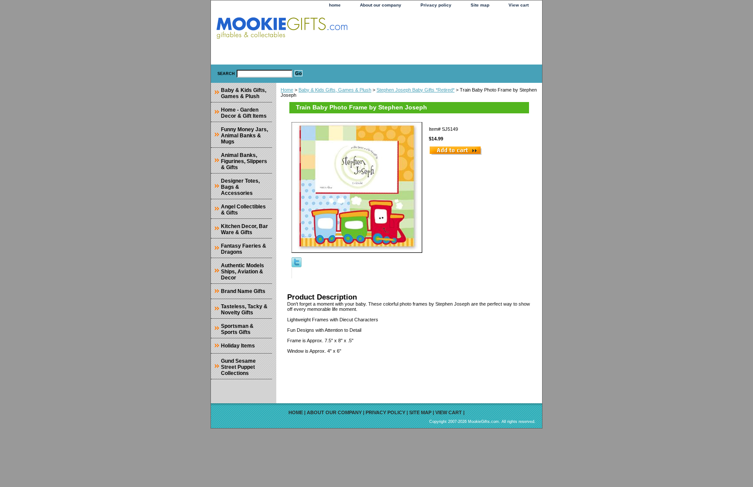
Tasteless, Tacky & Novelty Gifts (244, 309)
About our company (380, 5)
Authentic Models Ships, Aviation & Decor (242, 271)
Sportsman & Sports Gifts (237, 329)
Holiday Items (238, 346)
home (335, 5)
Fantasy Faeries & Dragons (243, 249)
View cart (519, 5)
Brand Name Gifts (243, 291)
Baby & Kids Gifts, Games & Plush (334, 89)
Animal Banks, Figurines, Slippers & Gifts (244, 161)
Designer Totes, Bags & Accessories (240, 187)
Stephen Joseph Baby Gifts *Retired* (415, 89)
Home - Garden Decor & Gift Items (244, 113)
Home (287, 89)
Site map (480, 5)
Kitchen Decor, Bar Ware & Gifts (244, 229)
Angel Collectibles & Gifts (243, 210)
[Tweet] (297, 265)
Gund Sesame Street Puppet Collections (238, 367)
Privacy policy (436, 5)
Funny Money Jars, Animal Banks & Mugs (244, 135)
